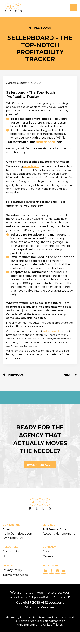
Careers (48, 556)
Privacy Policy (12, 570)
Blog (6, 556)
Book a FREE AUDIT (40, 464)
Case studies (11, 551)
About (47, 551)
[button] (73, 7)
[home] (12, 7)
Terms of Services (15, 575)
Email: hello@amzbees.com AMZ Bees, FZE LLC (18, 534)
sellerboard (45, 142)
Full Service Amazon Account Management (59, 532)
